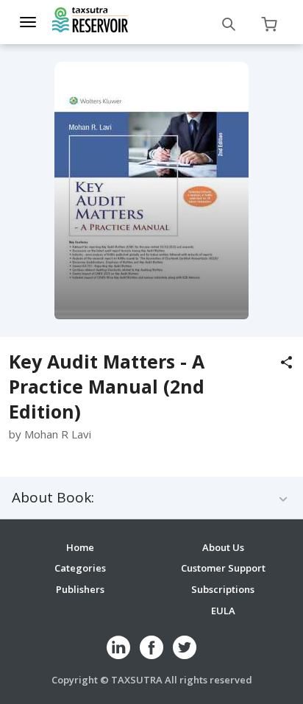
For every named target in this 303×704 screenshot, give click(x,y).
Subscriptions (222, 589)
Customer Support (223, 568)
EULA (223, 610)
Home (80, 547)
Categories (80, 568)
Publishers (80, 589)
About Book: (53, 497)
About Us (223, 547)
